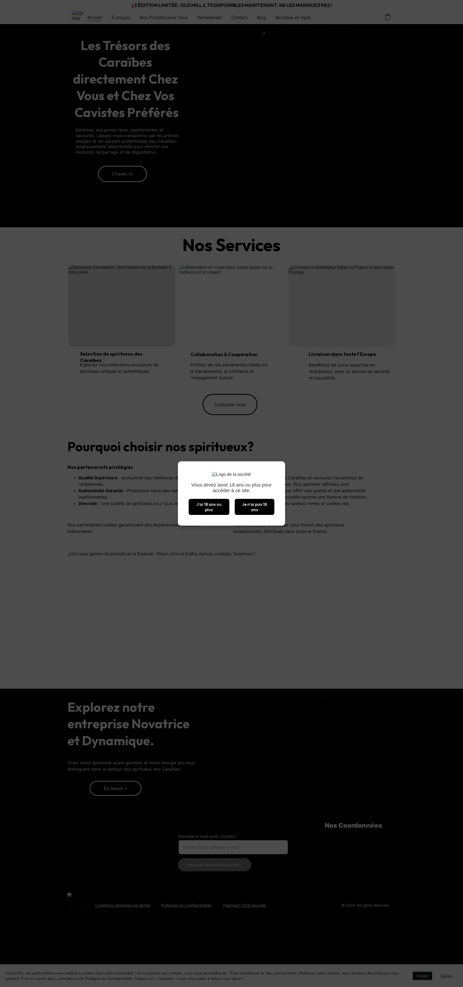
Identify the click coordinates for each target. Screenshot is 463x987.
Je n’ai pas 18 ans (254, 507)
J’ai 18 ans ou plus (209, 507)
